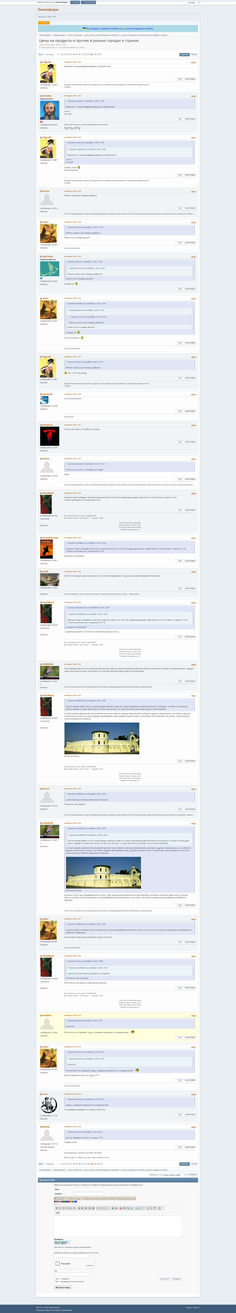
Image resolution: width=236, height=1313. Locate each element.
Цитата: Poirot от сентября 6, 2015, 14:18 (85, 227)
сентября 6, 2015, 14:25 (72, 298)
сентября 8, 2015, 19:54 (72, 823)
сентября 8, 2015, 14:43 (72, 571)
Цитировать (190, 79)
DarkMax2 (48, 493)
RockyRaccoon (50, 537)
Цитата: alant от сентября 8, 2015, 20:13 (85, 1132)
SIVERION (48, 664)
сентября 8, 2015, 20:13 (72, 1047)
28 (74, 54)
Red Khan (48, 256)
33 (88, 54)
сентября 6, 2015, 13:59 (72, 62)
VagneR (47, 62)
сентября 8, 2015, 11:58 (72, 394)
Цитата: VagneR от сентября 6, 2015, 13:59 (86, 101)
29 (76, 54)
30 (79, 54)
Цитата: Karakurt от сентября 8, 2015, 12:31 (86, 464)
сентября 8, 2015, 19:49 (72, 789)
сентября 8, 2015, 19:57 (72, 919)
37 (101, 54)
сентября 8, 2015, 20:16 (72, 1127)
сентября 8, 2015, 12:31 (72, 425)
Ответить (184, 55)
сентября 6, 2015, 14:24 (72, 256)
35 (95, 54)
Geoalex (47, 1015)
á (54, 1204)
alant (45, 222)
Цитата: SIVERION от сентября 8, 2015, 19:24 (87, 700)
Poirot (46, 191)
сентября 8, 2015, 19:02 (72, 602)
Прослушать (59, 1247)
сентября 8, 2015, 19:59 (72, 956)
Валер (46, 1126)
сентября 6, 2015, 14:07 (72, 137)
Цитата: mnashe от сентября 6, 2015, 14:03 (86, 142)
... (60, 54)
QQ (180, 79)
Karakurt (48, 424)
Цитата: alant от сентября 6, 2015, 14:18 (85, 262)
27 (71, 54)
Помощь (189, 1307)
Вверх (41, 1164)
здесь (121, 28)
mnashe (47, 95)
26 (68, 54)
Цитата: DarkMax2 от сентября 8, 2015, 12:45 (87, 543)
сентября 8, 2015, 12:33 (72, 459)
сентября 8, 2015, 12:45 (72, 493)
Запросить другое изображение (78, 1247)
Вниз (41, 55)
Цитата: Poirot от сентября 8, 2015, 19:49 (85, 961)
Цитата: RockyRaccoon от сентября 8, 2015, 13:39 (88, 607)
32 (85, 54)
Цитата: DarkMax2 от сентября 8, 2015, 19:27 (87, 794)
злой (45, 571)
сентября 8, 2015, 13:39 (72, 538)
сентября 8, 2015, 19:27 (72, 695)
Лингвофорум (48, 9)
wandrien (115, 35)
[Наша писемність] (41, 522)
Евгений (47, 394)
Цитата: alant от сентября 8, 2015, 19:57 (85, 1020)
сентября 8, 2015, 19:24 (72, 664)
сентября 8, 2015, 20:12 (72, 1015)
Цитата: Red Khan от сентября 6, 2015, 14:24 (86, 303)
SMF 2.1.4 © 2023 (42, 1307)
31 (82, 54)
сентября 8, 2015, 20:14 (72, 1094)
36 (98, 54)
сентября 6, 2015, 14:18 (72, 191)
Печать (194, 55)
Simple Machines (54, 1307)
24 (62, 54)
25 (65, 54)
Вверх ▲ (197, 1307)
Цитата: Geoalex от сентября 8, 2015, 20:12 (86, 1052)
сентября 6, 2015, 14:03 (72, 96)
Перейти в (153, 1175)
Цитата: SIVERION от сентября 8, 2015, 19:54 (87, 924)
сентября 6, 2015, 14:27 (72, 357)
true (45, 1094)
